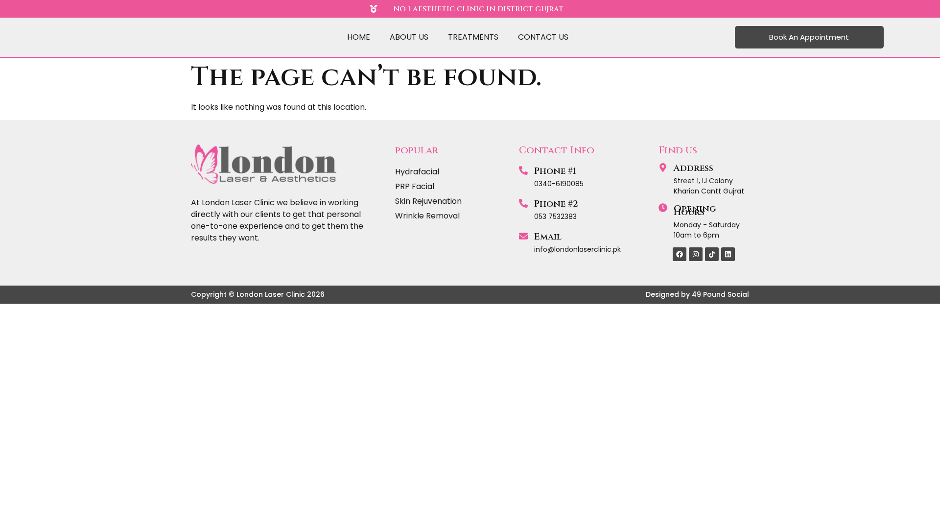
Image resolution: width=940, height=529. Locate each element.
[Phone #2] (523, 203)
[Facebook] (679, 254)
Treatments (473, 37)
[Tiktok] (712, 254)
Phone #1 (555, 171)
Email (548, 237)
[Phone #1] (523, 170)
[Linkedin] (728, 254)
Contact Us (543, 37)
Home (358, 37)
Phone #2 (556, 204)
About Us (409, 37)
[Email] (523, 236)
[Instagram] (696, 254)
